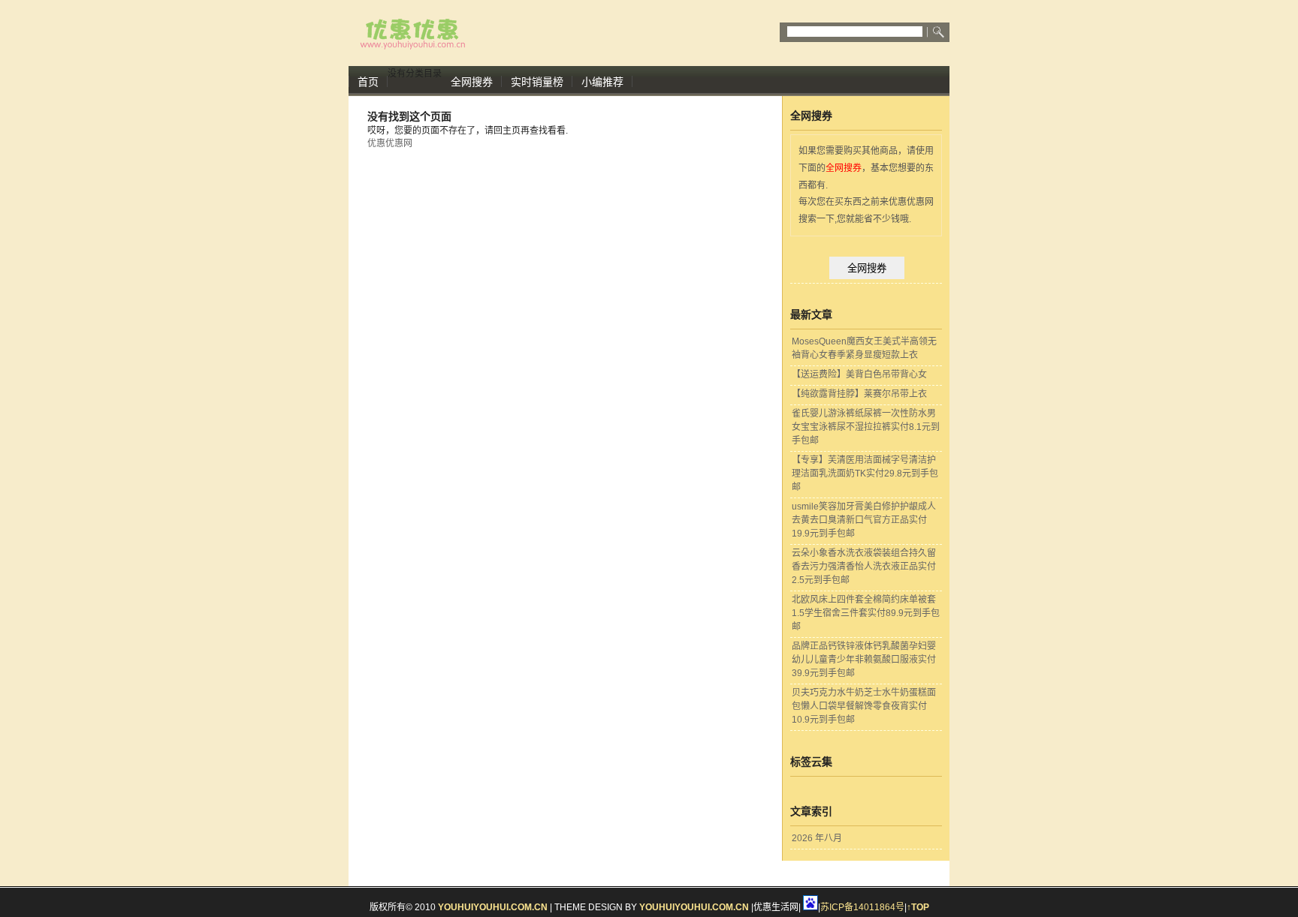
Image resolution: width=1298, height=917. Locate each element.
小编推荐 (602, 82)
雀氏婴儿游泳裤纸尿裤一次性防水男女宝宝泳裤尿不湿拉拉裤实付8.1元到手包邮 (866, 427)
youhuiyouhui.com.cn (493, 907)
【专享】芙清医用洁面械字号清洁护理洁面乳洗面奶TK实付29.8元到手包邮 (865, 473)
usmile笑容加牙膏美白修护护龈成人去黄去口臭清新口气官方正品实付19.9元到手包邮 (864, 520)
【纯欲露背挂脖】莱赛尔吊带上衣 (859, 394)
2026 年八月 (817, 838)
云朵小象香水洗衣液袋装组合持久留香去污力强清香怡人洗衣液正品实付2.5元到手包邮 (864, 566)
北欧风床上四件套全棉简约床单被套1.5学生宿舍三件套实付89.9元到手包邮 (866, 613)
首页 (368, 82)
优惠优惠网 (389, 143)
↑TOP (918, 907)
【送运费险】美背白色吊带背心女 (859, 374)
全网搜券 (472, 82)
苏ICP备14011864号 (862, 907)
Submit (939, 32)
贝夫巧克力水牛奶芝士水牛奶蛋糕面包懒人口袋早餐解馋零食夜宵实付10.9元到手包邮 (864, 706)
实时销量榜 (537, 82)
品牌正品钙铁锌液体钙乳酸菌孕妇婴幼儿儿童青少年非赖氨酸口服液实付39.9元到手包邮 (864, 659)
